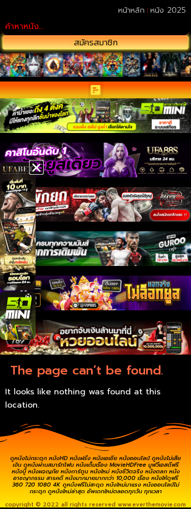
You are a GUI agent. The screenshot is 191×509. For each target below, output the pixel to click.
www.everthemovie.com (152, 504)
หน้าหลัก (131, 10)
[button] (95, 90)
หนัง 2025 (168, 10)
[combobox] (95, 27)
